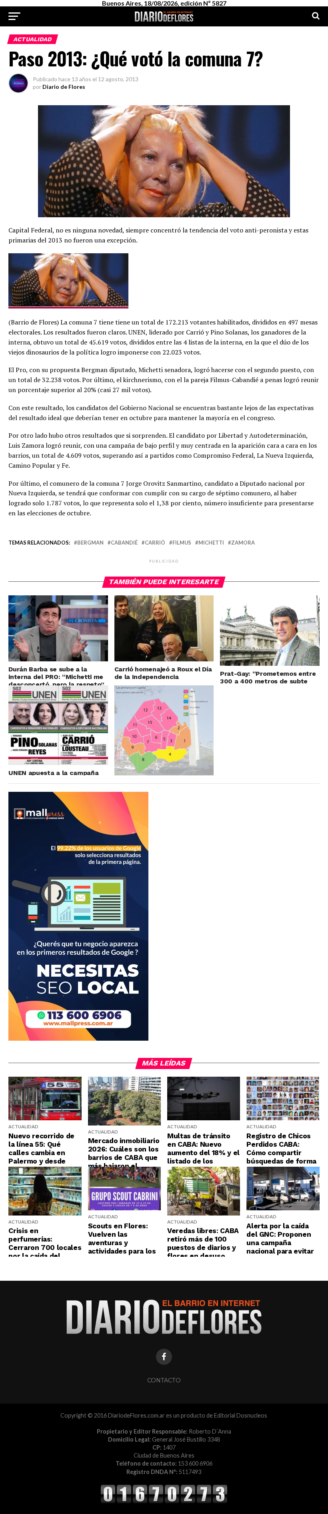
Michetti (211, 542)
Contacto (164, 1380)
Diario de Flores (63, 86)
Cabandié (124, 542)
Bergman (90, 542)
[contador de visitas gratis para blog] (164, 1501)
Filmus (181, 542)
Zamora (243, 542)
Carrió (155, 542)
